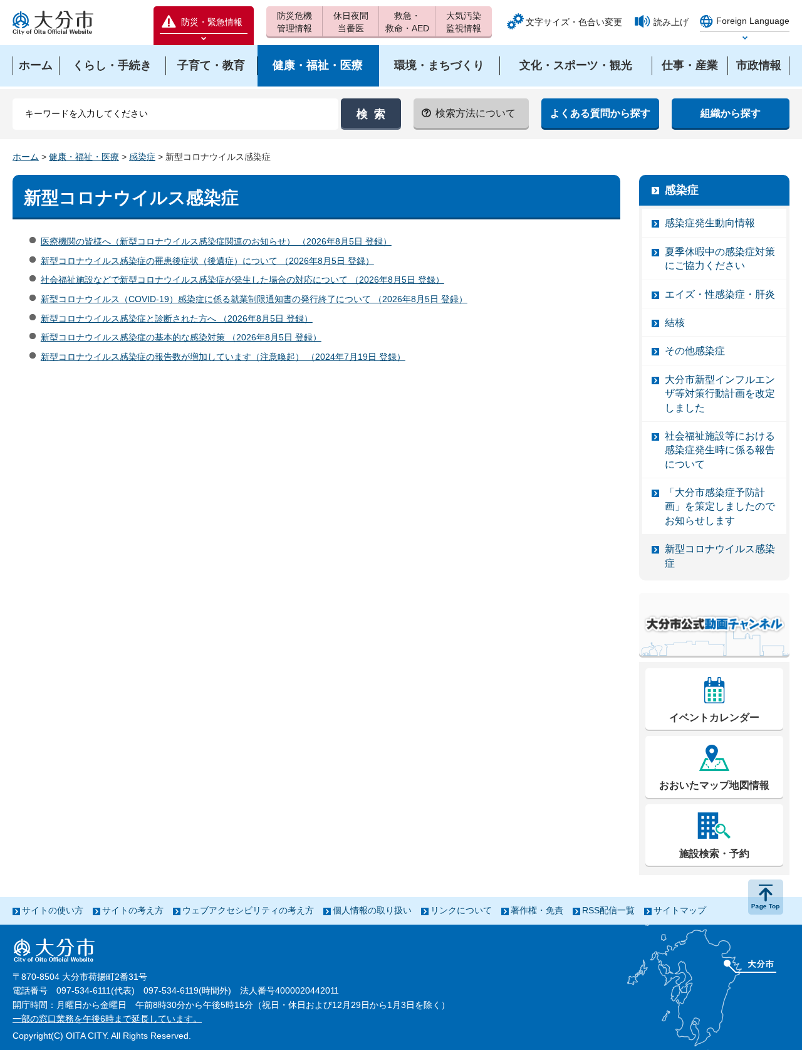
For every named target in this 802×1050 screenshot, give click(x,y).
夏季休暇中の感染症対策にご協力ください (720, 258)
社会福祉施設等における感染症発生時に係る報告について (720, 450)
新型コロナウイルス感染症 (720, 555)
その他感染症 (695, 350)
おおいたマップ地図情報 (714, 785)
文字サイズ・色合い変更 (574, 22)
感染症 (142, 157)
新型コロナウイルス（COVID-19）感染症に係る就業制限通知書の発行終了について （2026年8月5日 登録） (254, 299)
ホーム (26, 157)
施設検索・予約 (714, 853)
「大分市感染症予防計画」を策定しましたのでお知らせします (720, 506)
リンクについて (461, 910)
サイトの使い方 (52, 910)
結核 (675, 322)
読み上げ (671, 22)
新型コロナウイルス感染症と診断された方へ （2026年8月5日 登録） (177, 318)
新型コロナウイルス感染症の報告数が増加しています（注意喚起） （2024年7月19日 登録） (223, 357)
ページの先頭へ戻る (765, 897)
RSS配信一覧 (608, 910)
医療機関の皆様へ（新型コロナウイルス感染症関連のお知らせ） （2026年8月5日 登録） (216, 241)
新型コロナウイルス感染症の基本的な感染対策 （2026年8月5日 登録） (181, 337)
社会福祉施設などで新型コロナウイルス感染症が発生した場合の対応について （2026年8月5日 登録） (242, 280)
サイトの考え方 (133, 910)
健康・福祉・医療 (84, 157)
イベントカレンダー (714, 717)
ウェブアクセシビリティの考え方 (248, 910)
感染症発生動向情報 (710, 223)
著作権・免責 (537, 910)
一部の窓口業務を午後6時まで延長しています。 (107, 1019)
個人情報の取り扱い (372, 910)
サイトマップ (680, 910)
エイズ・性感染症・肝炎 (720, 294)
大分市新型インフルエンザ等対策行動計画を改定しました (720, 393)
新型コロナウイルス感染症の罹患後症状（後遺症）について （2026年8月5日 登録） (207, 261)
